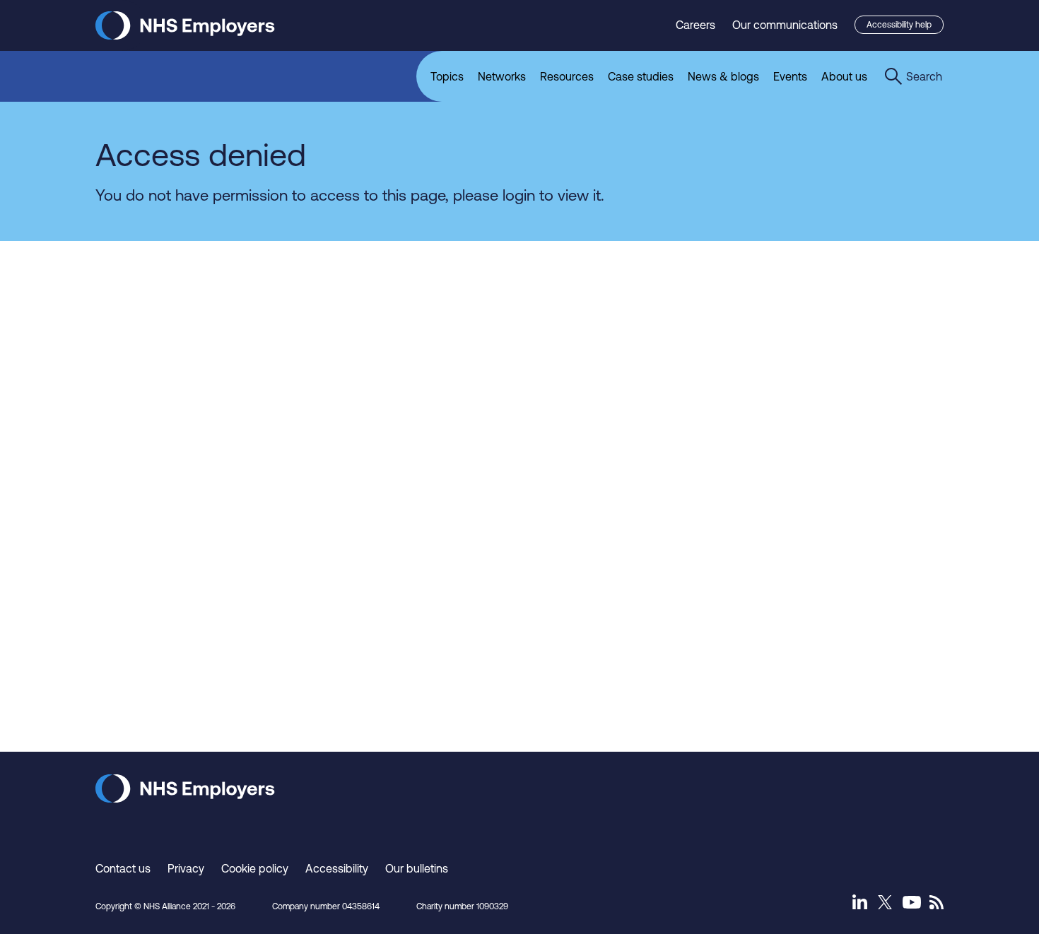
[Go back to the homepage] (185, 36)
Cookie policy (254, 868)
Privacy (186, 868)
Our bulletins (416, 868)
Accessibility (336, 868)
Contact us (123, 868)
